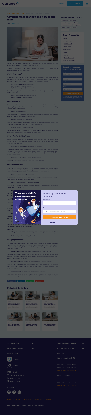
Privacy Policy (52, 222)
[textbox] (46, 211)
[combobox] (46, 211)
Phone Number (47, 208)
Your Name (46, 199)
